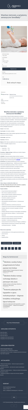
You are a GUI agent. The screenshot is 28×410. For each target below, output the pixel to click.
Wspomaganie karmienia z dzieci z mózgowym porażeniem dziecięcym (13, 352)
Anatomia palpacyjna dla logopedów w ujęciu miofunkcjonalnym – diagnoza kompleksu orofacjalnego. (14, 305)
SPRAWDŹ (18, 159)
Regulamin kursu (13, 68)
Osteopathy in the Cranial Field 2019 (7, 337)
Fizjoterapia (3, 103)
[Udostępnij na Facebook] (2, 248)
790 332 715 (8, 388)
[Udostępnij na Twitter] (5, 248)
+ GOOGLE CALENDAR (6, 243)
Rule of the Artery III (4, 335)
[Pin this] (12, 248)
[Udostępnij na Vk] (16, 248)
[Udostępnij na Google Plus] (9, 248)
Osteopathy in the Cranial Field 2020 (7, 338)
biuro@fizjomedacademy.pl (10, 387)
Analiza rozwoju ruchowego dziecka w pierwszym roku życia (12, 284)
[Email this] (19, 248)
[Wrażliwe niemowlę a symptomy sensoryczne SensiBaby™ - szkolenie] (14, 6)
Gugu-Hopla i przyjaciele (4, 353)
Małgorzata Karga (12, 94)
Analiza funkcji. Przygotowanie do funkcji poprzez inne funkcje (13, 271)
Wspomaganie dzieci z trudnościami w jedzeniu (9, 350)
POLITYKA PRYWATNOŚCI (13, 322)
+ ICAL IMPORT (17, 243)
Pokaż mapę (6, 100)
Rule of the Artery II (3, 333)
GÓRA (14, 397)
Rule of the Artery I (3, 332)
